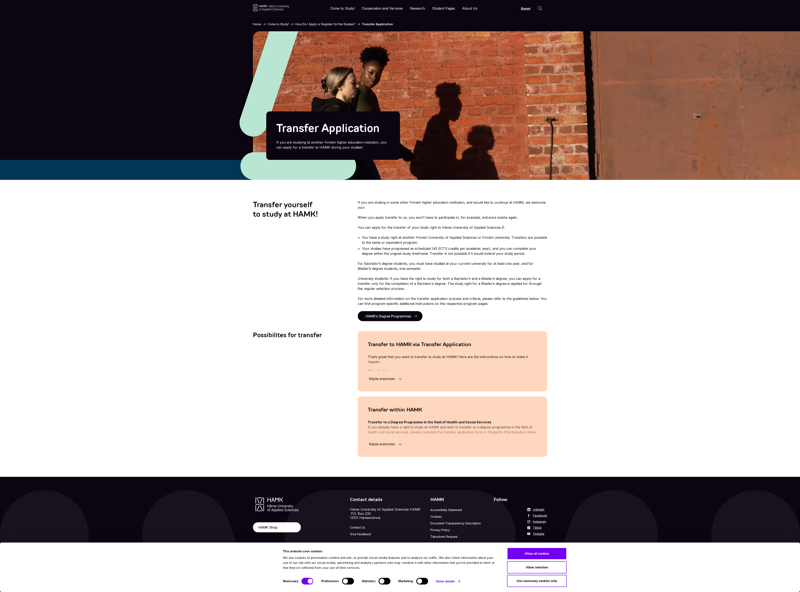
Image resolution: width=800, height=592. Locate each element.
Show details (445, 581)
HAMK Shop (268, 527)
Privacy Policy (440, 530)
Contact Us (357, 527)
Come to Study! (278, 24)
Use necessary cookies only (537, 581)
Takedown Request (444, 536)
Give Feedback (360, 534)
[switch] (348, 581)
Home (257, 24)
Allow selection (537, 567)
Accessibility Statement (446, 510)
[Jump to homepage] (271, 7)
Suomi (525, 8)
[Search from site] (540, 8)
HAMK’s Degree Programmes (388, 316)
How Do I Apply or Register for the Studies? (325, 24)
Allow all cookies (537, 553)
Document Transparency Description (455, 523)
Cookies (436, 516)
